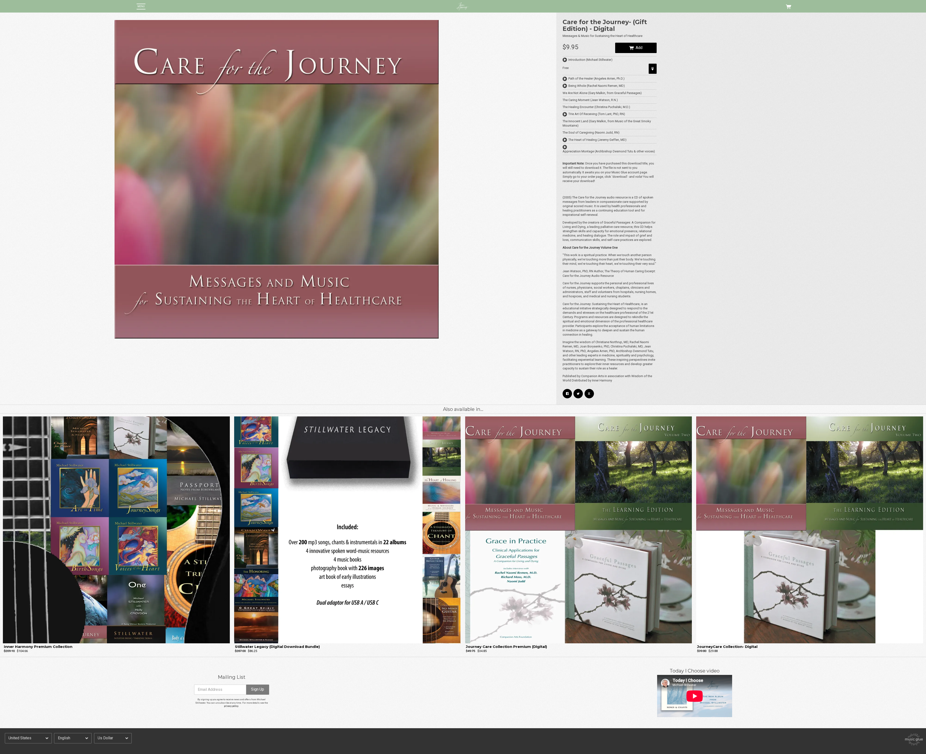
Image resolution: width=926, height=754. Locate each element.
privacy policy (231, 706)
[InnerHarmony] (463, 6)
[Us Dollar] (113, 738)
